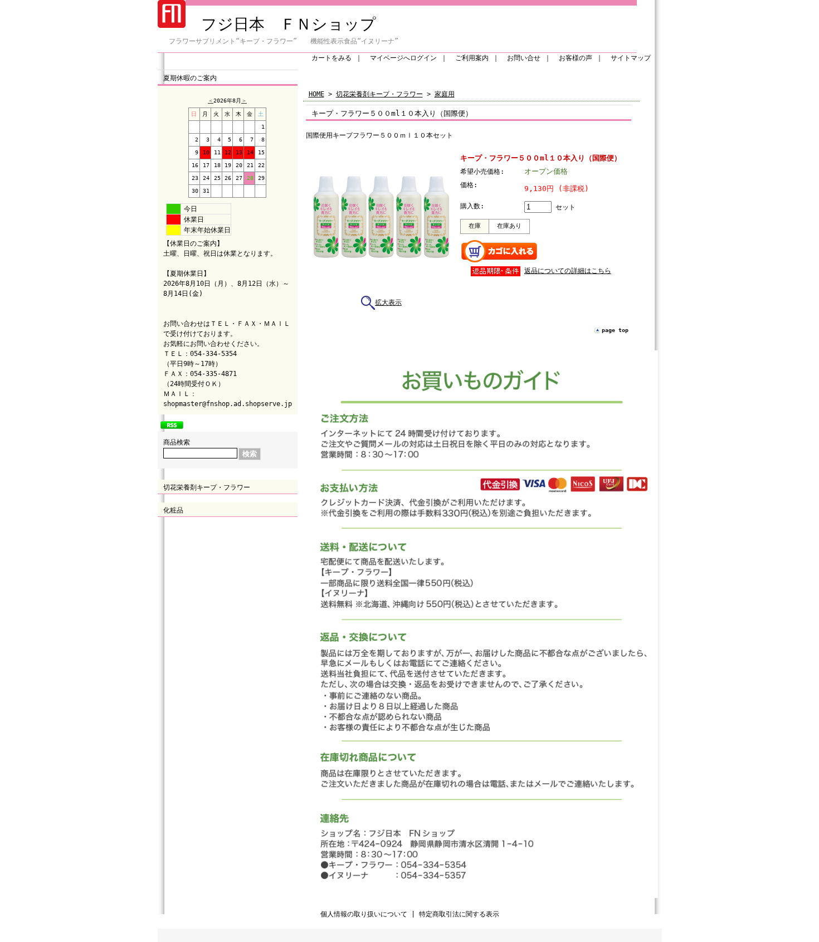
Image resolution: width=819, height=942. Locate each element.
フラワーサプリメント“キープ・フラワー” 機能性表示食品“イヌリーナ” (290, 41)
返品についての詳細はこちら (567, 271)
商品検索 (176, 442)
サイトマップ (631, 58)
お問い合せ (523, 58)
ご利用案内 (472, 58)
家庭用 (445, 94)
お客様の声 (575, 58)
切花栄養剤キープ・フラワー (206, 487)
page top (615, 330)
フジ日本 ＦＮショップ (281, 24)
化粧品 (173, 510)
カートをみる (331, 58)
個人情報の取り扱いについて (363, 914)
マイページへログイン (403, 58)
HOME (316, 94)
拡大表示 (388, 302)
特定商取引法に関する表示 (459, 914)
